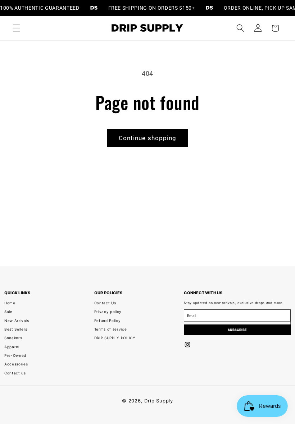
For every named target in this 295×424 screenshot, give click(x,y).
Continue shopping (148, 138)
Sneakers (13, 338)
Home (9, 303)
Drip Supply (158, 401)
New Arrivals (16, 320)
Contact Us (105, 303)
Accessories (16, 364)
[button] (16, 28)
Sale (8, 311)
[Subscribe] (237, 329)
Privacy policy (108, 311)
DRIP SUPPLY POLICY (115, 338)
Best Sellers (15, 329)
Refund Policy (107, 320)
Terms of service (110, 329)
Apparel (11, 347)
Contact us (15, 373)
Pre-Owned (15, 355)
